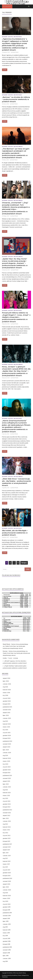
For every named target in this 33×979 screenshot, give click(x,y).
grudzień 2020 (7, 873)
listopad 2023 (6, 772)
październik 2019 (7, 913)
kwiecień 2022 (7, 827)
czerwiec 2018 (7, 958)
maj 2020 (5, 893)
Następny (24, 563)
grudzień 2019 (6, 907)
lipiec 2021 (5, 853)
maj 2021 (5, 858)
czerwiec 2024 (7, 752)
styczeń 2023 (6, 801)
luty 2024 (5, 764)
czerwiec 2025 (7, 718)
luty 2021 (5, 867)
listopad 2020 (6, 875)
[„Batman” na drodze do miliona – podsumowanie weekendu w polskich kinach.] (16, 84)
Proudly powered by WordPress (9, 975)
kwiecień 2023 (7, 792)
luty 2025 (5, 730)
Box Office (10, 37)
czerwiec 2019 (7, 924)
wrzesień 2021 (7, 847)
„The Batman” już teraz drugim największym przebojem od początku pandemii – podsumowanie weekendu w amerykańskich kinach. (15, 153)
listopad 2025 (6, 704)
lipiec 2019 (5, 921)
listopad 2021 (6, 841)
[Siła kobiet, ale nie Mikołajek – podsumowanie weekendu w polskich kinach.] (16, 518)
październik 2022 (7, 810)
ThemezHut (5, 977)
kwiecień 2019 (6, 930)
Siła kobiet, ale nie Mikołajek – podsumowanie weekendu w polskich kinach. (15, 533)
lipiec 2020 (6, 887)
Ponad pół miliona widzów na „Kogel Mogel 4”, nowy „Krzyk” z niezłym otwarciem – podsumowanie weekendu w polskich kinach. (16, 317)
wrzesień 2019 (7, 915)
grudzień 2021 (6, 838)
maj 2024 (5, 755)
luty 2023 (5, 798)
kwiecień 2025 (7, 724)
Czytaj (4, 70)
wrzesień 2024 (7, 744)
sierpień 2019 (6, 918)
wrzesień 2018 (7, 950)
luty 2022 (5, 833)
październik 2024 (7, 741)
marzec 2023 (6, 795)
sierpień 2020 (6, 884)
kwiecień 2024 (7, 758)
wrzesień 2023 (7, 778)
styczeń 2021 (6, 870)
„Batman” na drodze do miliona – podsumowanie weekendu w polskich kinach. (16, 99)
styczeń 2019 (6, 938)
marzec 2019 (6, 933)
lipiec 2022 (6, 818)
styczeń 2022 (6, 835)
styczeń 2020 (6, 904)
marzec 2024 (6, 761)
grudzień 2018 (6, 941)
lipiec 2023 (6, 784)
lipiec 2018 (5, 956)
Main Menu (8, 6)
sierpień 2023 (6, 781)
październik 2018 (7, 947)
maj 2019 (5, 927)
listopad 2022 (6, 807)
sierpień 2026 (6, 678)
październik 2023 (7, 775)
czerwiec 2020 (7, 890)
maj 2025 (5, 721)
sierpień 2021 (6, 850)
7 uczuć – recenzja (13, 658)
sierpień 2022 (6, 815)
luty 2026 (5, 695)
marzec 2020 (6, 898)
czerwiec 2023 (7, 787)
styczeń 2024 (6, 767)
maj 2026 (5, 687)
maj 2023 (5, 790)
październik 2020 (7, 878)
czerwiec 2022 (7, 821)
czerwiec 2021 (7, 855)
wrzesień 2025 (7, 710)
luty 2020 (5, 901)
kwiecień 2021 (6, 861)
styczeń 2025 (6, 732)
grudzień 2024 (7, 735)
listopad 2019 (6, 910)
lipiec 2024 (6, 750)
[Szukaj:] (16, 569)
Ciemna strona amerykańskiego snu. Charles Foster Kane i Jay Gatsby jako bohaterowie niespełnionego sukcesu (15, 646)
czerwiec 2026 (7, 684)
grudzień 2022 (7, 804)
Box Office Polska (18, 37)
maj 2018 (5, 961)
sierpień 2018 (6, 953)
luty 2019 (5, 936)
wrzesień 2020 (7, 881)
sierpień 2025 (6, 712)
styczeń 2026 (6, 698)
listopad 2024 (6, 738)
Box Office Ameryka (18, 147)
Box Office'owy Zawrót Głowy (18, 973)
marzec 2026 (6, 692)
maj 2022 (5, 824)
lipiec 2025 (6, 715)
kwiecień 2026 (7, 690)
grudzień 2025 (7, 701)
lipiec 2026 (6, 681)
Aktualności (5, 37)
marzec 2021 (6, 864)
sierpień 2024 (6, 747)
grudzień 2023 (7, 770)
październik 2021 (7, 844)
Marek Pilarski (15, 52)
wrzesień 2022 (7, 813)
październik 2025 (7, 707)
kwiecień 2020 (7, 895)
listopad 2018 (6, 944)
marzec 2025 (6, 727)
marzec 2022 (6, 830)
